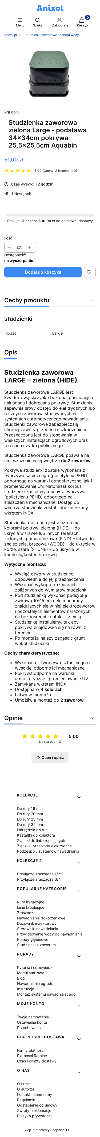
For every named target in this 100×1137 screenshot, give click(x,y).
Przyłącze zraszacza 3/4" (39, 879)
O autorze (25, 1089)
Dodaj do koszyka (43, 272)
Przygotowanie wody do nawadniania (49, 934)
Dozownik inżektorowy (37, 923)
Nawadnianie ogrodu (35, 983)
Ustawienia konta (32, 1022)
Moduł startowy (30, 972)
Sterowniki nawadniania (37, 928)
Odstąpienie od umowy (37, 1105)
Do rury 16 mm (30, 808)
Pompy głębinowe (32, 939)
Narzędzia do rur (32, 829)
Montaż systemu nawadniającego (46, 994)
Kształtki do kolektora (36, 835)
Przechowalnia (29, 1027)
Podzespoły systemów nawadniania (48, 851)
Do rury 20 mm (30, 813)
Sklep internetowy (43, 1130)
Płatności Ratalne (32, 1055)
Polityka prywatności (35, 1115)
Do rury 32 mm (30, 824)
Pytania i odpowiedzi (35, 967)
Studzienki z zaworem (36, 944)
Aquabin (11, 112)
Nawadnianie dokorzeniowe (41, 918)
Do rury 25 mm (30, 819)
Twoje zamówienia (33, 1017)
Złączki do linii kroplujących (41, 840)
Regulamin (26, 1099)
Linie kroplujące (30, 907)
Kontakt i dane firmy (34, 1094)
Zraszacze (26, 912)
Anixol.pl (10, 35)
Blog (21, 978)
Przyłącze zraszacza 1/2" (39, 874)
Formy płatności (31, 1050)
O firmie (24, 1083)
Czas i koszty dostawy (37, 1061)
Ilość (8, 238)
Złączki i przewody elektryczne (44, 846)
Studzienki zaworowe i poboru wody (52, 35)
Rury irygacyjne (30, 902)
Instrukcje (25, 989)
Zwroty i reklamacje (34, 1110)
